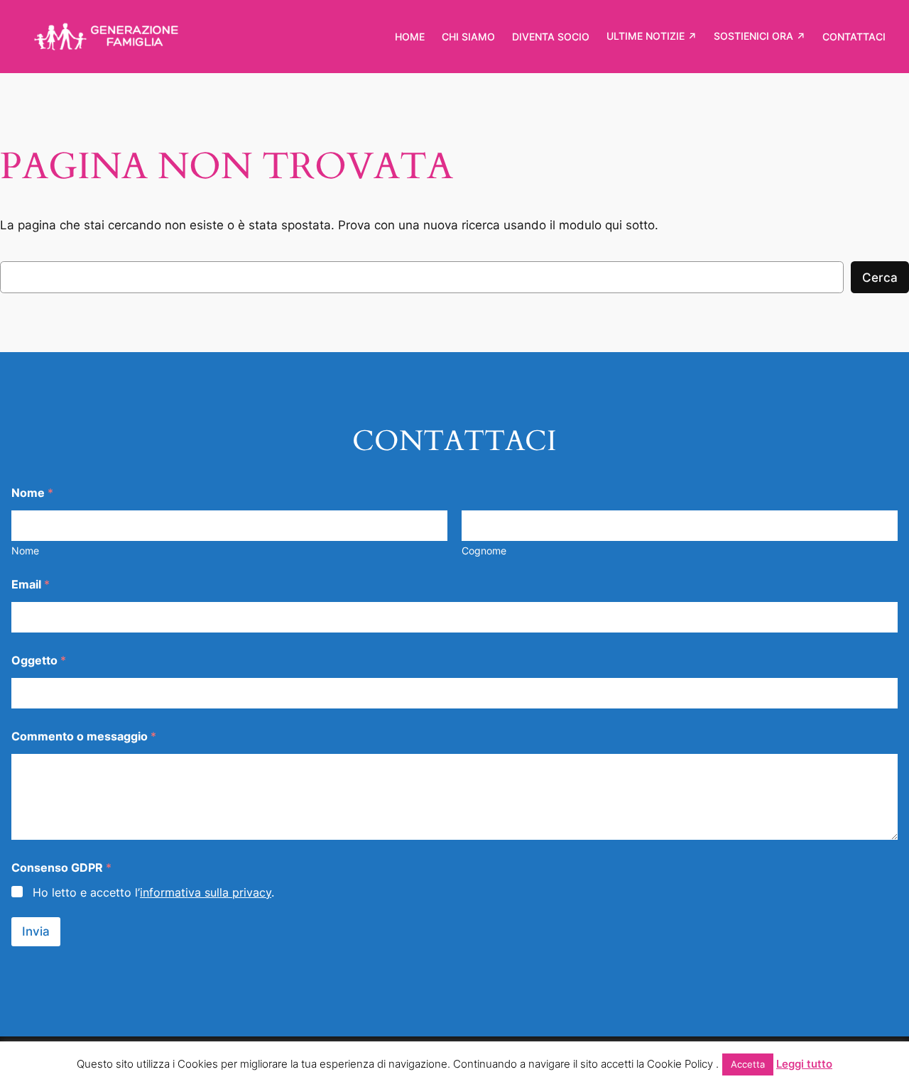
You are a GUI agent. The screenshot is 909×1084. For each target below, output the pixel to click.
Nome (25, 550)
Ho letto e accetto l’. (153, 892)
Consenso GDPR (61, 868)
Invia (36, 931)
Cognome (484, 550)
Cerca (880, 277)
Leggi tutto (804, 1064)
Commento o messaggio (83, 736)
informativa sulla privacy (205, 892)
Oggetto (38, 660)
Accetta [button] (748, 1064)
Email (30, 584)
